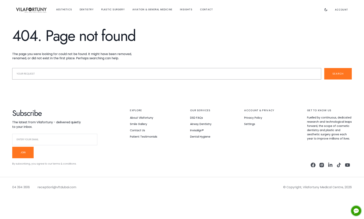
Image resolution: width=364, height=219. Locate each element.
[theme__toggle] (325, 9)
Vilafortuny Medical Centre (323, 187)
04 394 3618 (21, 187)
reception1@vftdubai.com (56, 187)
